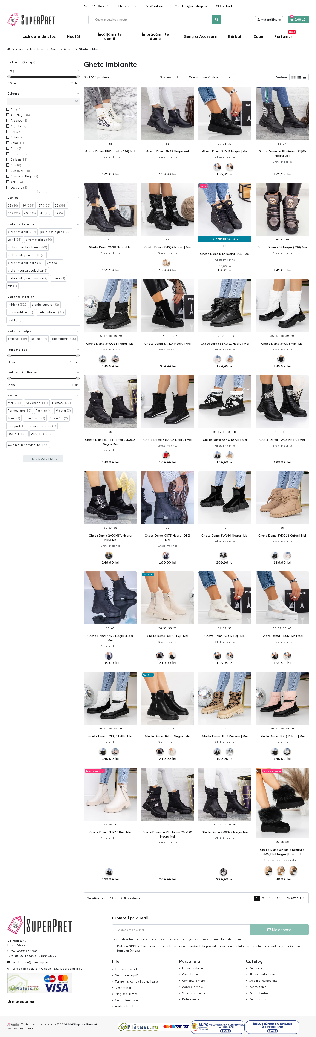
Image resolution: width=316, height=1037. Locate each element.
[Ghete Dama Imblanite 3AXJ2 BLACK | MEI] (217, 656)
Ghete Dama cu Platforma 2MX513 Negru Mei (110, 442)
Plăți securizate (126, 994)
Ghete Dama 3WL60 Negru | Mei (224, 535)
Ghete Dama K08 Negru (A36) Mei (282, 247)
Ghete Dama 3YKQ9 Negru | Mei (167, 247)
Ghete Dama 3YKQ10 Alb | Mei (225, 440)
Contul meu (190, 974)
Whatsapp (157, 6)
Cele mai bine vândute (203, 77)
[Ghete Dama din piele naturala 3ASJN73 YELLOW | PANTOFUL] (281, 871)
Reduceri (255, 968)
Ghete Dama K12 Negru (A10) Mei (224, 254)
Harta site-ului (125, 1006)
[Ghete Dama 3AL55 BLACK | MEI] (160, 656)
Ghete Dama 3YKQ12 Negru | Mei (225, 344)
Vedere (281, 77)
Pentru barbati (259, 993)
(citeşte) (136, 950)
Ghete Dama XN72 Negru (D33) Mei (110, 638)
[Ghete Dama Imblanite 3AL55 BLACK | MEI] (172, 656)
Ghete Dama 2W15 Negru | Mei (282, 440)
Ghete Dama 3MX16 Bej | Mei (110, 832)
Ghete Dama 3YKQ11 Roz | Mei (282, 736)
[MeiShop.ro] (31, 19)
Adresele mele (192, 987)
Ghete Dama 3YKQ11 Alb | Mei (110, 736)
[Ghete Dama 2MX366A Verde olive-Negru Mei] (109, 555)
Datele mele (190, 999)
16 (278, 898)
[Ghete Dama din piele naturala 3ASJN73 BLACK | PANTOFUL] (268, 871)
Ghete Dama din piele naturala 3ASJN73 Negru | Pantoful (282, 852)
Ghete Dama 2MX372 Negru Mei (225, 832)
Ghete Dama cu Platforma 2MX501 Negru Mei (168, 834)
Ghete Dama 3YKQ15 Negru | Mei (167, 440)
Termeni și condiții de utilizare (136, 981)
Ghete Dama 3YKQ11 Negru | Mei (110, 344)
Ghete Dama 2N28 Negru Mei (110, 247)
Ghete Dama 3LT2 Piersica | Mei (225, 736)
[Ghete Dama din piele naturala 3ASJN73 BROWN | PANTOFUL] (293, 871)
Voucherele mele (194, 993)
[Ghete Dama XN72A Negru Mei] (109, 656)
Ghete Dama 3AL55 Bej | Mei (167, 636)
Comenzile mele (193, 980)
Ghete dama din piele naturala (282, 860)
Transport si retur (127, 969)
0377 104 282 (96, 6)
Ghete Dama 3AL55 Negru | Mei (167, 736)
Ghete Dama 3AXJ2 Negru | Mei (225, 151)
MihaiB (29, 1028)
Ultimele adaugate (262, 974)
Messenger (128, 6)
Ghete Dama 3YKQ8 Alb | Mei (282, 344)
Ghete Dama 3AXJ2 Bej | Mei (224, 636)
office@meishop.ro (191, 6)
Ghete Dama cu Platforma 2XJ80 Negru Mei (282, 153)
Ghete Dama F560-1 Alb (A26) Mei (110, 151)
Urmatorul (295, 898)
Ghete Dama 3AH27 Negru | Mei (167, 344)
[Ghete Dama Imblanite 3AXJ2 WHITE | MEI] (217, 167)
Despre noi (123, 987)
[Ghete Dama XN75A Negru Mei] (166, 555)
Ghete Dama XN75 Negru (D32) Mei (167, 538)
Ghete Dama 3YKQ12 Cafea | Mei (282, 535)
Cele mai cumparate (263, 980)
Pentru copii (257, 999)
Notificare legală (127, 975)
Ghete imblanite (110, 157)
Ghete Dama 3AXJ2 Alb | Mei (282, 636)
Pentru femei (258, 987)
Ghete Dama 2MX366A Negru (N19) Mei (110, 538)
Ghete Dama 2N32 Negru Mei (167, 151)
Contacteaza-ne (127, 1000)
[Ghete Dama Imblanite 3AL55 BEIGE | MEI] (172, 751)
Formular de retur (194, 968)
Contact (224, 6)
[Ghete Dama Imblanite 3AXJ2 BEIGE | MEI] (230, 167)
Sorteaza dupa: (172, 77)
